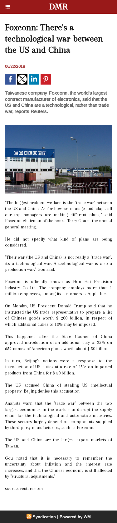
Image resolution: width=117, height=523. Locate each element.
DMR (58, 7)
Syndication (44, 517)
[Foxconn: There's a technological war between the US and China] (58, 127)
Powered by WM (75, 517)
